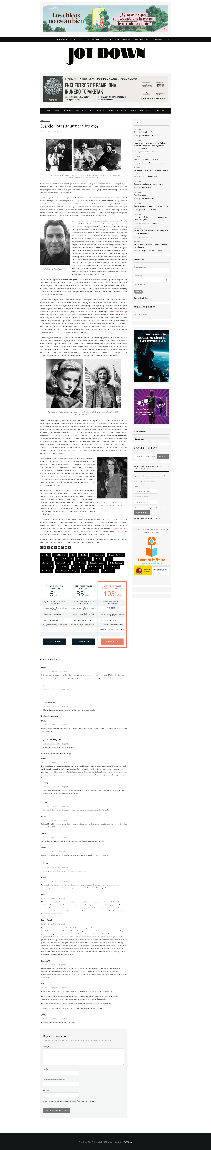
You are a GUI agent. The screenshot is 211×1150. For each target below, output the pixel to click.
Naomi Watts (62, 567)
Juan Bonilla (146, 187)
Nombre (46, 1069)
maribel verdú (47, 567)
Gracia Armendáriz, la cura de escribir (149, 184)
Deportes (101, 111)
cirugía (83, 555)
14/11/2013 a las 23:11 (51, 806)
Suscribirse (54, 641)
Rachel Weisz (78, 567)
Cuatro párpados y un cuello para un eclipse (151, 206)
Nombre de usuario (140, 267)
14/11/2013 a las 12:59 (49, 724)
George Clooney (84, 559)
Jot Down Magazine (52, 739)
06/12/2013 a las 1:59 (48, 898)
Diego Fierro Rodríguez (150, 223)
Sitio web (46, 1090)
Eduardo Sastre (147, 237)
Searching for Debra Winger (67, 571)
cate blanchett (60, 555)
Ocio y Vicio (136, 111)
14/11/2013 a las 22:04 (51, 706)
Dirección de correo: (141, 497)
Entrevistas (113, 111)
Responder (63, 671)
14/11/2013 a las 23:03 (49, 820)
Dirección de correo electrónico (54, 1079)
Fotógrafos (107, 39)
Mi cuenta (83, 39)
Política (149, 111)
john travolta (46, 563)
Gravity (98, 559)
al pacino (45, 555)
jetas (109, 559)
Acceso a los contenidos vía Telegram (147, 518)
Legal (148, 39)
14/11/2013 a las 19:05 (49, 762)
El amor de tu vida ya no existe (146, 159)
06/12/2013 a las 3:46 (48, 924)
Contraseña (138, 275)
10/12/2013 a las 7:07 (48, 964)
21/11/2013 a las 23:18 (51, 867)
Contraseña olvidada (141, 298)
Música (124, 111)
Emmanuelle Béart (116, 555)
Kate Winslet (79, 563)
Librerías (126, 39)
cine (73, 555)
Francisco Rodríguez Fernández (153, 163)
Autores (95, 39)
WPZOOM (128, 1142)
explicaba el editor (120, 528)
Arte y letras (53, 111)
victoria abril (107, 571)
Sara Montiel (46, 571)
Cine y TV (45, 121)
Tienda (117, 39)
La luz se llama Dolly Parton (145, 132)
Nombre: (137, 486)
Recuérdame (140, 284)
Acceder (73, 39)
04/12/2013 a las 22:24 (49, 881)
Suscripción (62, 39)
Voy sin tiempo (140, 195)
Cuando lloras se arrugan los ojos (59, 753)
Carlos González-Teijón (150, 176)
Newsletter (160, 39)
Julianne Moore (63, 563)
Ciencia (67, 111)
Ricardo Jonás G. (148, 135)
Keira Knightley (116, 563)
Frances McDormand (64, 559)
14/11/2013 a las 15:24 (51, 689)
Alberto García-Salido (149, 209)
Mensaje (46, 1046)
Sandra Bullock (112, 567)
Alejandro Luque (148, 152)
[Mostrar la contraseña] (166, 279)
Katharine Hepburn (97, 563)
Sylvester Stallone (90, 571)
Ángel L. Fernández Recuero (152, 250)
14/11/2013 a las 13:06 (51, 744)
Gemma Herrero (54, 131)
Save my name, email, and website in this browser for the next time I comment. (70, 1101)
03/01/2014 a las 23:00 (49, 1018)
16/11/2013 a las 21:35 (49, 837)
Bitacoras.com (53, 716)
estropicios (46, 559)
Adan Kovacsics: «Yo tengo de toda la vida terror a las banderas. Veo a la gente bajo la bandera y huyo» (150, 145)
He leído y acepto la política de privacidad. (151, 508)
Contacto (137, 39)
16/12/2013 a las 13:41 (49, 987)
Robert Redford (95, 567)
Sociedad (160, 111)
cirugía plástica (97, 555)
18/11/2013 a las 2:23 (48, 851)
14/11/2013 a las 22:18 (51, 786)
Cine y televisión (83, 111)
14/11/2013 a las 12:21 (49, 671)
